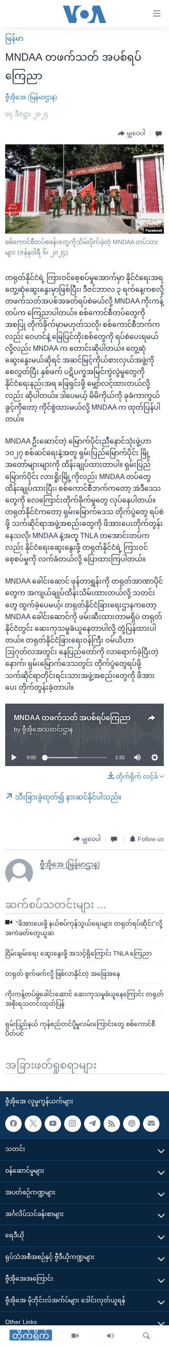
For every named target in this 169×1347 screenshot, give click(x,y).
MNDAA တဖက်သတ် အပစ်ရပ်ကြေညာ (72, 717)
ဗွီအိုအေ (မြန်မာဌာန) (31, 97)
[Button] (132, 133)
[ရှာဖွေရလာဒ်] (146, 1336)
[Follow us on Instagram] (72, 1123)
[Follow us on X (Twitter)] (33, 1123)
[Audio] (111, 1336)
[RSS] (112, 1123)
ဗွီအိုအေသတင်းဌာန (47, 729)
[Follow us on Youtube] (53, 1123)
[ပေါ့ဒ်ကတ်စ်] (131, 1123)
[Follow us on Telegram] (92, 1123)
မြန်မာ (14, 38)
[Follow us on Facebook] (13, 1123)
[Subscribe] (151, 1123)
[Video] (75, 1336)
